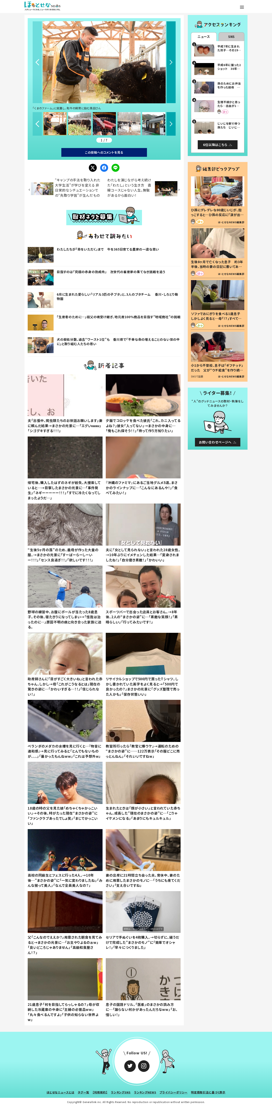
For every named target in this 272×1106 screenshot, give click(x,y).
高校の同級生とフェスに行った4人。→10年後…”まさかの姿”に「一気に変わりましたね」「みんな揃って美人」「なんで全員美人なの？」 (65, 880)
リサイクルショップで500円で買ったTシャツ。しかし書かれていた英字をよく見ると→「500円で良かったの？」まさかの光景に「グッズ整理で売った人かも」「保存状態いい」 (143, 686)
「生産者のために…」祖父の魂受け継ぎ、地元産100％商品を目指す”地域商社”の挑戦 (119, 316)
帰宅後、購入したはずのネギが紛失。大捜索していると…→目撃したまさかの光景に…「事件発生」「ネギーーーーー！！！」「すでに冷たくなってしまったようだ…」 (64, 490)
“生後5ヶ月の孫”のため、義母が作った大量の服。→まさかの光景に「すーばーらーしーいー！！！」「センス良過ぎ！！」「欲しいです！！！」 (63, 554)
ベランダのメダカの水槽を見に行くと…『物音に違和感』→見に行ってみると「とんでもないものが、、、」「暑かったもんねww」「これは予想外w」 (64, 751)
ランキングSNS (121, 1092)
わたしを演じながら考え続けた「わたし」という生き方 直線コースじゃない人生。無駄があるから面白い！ (129, 187)
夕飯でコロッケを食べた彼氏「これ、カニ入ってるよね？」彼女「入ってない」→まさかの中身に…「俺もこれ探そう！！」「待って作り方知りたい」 (143, 425)
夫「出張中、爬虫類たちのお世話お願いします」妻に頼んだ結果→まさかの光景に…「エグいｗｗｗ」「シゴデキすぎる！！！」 (65, 425)
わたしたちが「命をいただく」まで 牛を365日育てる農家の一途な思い (108, 249)
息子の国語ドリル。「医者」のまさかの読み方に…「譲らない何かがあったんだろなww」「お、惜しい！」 (142, 1009)
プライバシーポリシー (173, 1092)
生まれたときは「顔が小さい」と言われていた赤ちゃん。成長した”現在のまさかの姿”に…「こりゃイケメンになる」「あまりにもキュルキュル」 (143, 813)
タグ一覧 (83, 1092)
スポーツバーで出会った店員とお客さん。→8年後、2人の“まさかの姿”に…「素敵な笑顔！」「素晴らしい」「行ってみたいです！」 (142, 616)
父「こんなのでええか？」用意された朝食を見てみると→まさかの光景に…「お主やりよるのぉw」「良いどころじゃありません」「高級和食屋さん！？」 (65, 945)
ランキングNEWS (145, 1092)
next (171, 62)
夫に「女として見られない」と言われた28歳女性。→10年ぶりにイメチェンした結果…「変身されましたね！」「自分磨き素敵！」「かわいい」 (143, 554)
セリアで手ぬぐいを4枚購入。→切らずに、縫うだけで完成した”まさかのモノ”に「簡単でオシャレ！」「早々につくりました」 (142, 942)
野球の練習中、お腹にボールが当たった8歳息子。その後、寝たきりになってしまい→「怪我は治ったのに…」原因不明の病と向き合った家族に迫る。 (64, 619)
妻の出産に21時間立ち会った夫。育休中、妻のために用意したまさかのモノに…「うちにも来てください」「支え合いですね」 (143, 880)
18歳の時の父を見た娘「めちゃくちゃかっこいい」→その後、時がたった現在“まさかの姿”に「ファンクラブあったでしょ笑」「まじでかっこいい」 (63, 816)
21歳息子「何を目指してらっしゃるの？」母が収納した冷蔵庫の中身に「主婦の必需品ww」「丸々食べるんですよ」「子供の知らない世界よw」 (63, 1012)
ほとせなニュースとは (60, 1092)
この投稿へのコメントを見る (104, 152)
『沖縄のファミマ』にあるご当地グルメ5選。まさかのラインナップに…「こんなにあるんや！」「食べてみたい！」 (142, 487)
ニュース (204, 36)
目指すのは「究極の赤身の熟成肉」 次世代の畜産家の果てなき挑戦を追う (111, 271)
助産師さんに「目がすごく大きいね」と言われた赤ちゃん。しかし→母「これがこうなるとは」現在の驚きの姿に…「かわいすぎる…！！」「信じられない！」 (65, 686)
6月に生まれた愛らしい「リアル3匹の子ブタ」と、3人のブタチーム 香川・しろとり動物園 (117, 296)
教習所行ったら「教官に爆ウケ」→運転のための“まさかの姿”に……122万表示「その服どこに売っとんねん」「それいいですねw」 (143, 751)
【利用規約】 (100, 1092)
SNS (231, 36)
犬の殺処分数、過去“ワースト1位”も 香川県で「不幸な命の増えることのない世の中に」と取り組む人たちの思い (118, 341)
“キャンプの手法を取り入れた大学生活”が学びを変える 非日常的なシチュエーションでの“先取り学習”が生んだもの (77, 187)
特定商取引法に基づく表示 (208, 1092)
